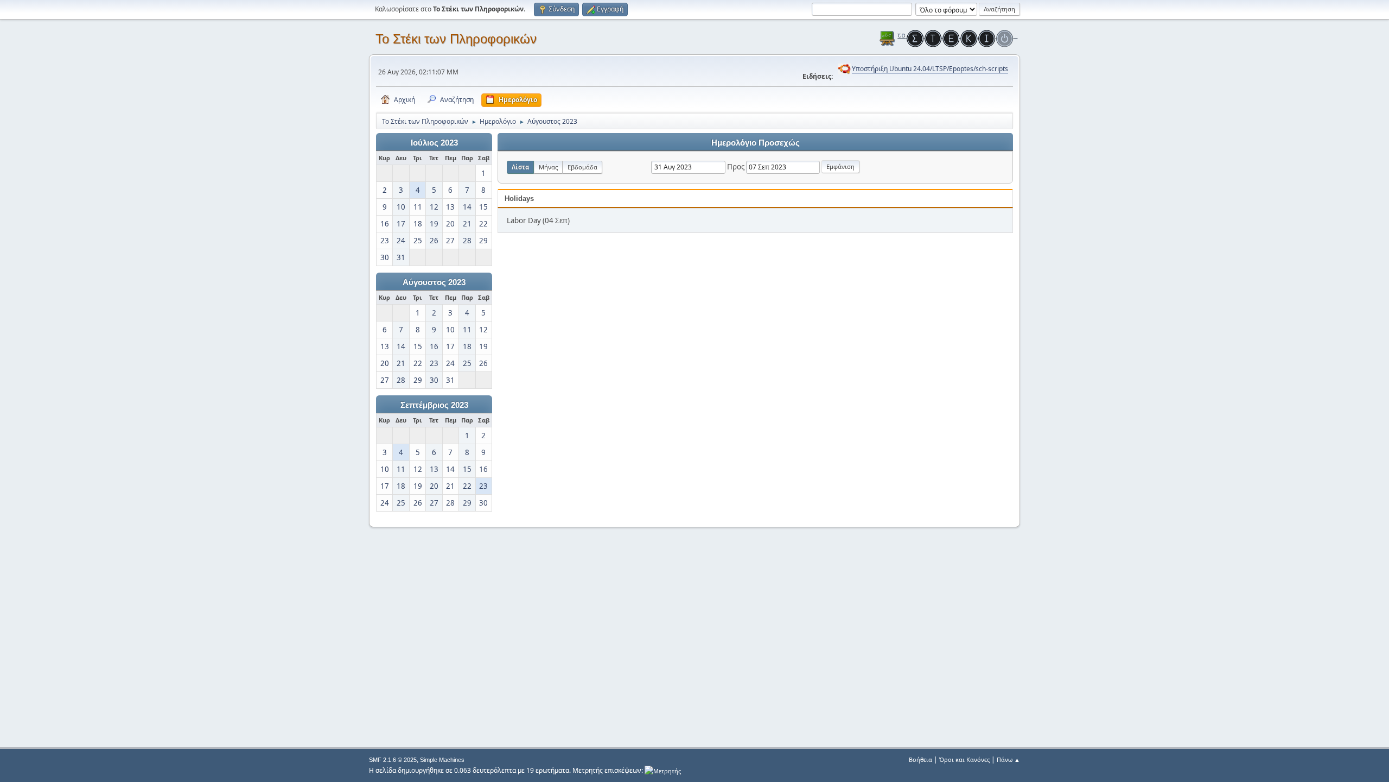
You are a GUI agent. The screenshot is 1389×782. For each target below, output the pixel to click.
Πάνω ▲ (1008, 759)
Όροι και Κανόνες (964, 759)
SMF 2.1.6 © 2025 (393, 759)
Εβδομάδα (582, 167)
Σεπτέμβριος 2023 (434, 405)
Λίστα (520, 167)
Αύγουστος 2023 (434, 282)
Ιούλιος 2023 (434, 142)
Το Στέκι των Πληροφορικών (456, 38)
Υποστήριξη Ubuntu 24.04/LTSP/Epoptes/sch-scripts (930, 68)
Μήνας (548, 167)
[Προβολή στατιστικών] (663, 770)
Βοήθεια (920, 759)
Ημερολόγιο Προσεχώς (755, 142)
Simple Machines (442, 759)
